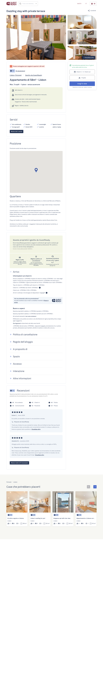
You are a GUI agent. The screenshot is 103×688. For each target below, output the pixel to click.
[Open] (36, 3)
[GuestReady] (11, 3)
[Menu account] (93, 4)
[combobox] (28, 3)
